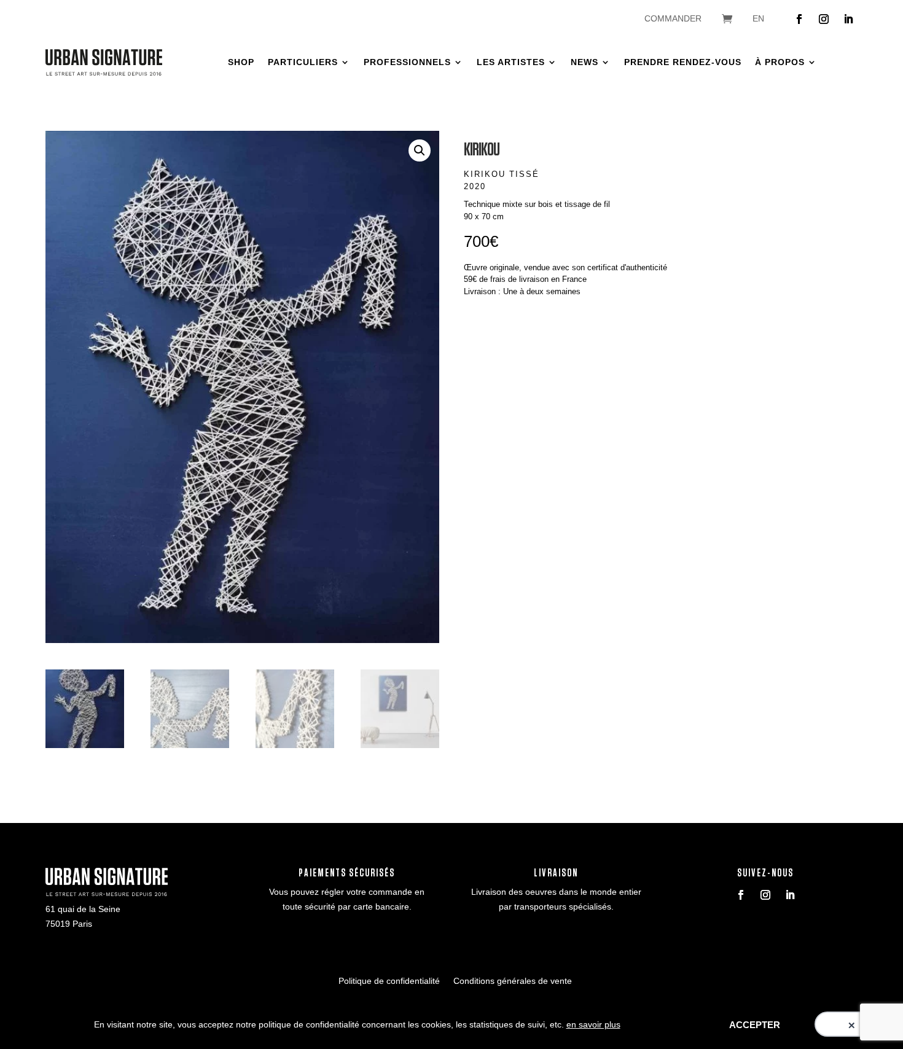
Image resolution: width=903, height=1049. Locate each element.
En (758, 18)
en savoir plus (593, 1024)
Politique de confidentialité (389, 981)
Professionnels (407, 62)
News (584, 62)
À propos (780, 62)
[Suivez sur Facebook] (799, 19)
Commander (673, 18)
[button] (419, 150)
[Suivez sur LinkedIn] (848, 19)
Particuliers (303, 62)
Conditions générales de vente (512, 981)
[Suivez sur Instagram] (824, 19)
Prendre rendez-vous (682, 62)
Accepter (754, 1025)
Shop (241, 62)
